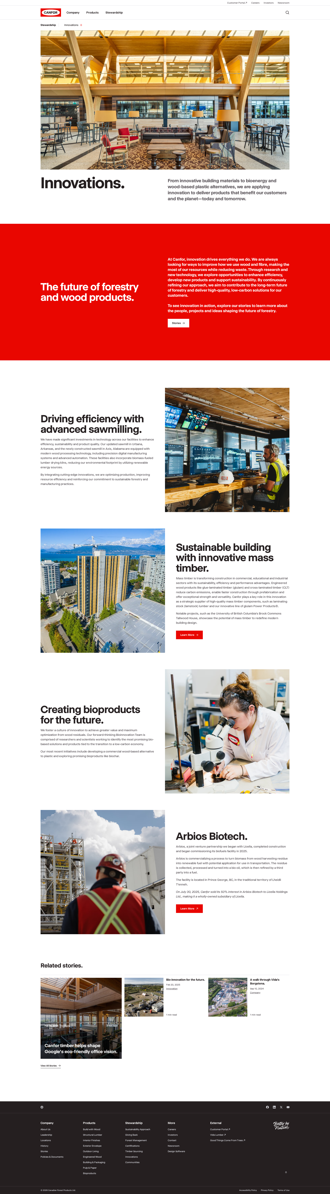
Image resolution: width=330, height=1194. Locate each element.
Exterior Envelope (92, 1145)
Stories (44, 1151)
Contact (172, 1140)
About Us (45, 1129)
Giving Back (131, 1134)
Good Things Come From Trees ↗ (227, 1140)
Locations (46, 1140)
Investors (269, 2)
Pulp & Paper (90, 1167)
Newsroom (283, 2)
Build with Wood (91, 1129)
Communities (132, 1162)
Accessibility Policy (248, 1190)
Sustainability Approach (137, 1129)
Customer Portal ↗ (237, 2)
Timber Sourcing (134, 1151)
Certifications (132, 1145)
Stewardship (114, 12)
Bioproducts (89, 1173)
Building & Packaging (94, 1162)
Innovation (172, 988)
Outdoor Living (91, 1151)
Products (92, 12)
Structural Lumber (92, 1134)
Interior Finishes (91, 1140)
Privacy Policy (267, 1190)
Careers (255, 2)
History (44, 1145)
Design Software (176, 1151)
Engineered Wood (92, 1156)
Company (73, 12)
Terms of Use (283, 1190)
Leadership (46, 1134)
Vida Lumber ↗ (218, 1134)
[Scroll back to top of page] (286, 1172)
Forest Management (136, 1140)
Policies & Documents (52, 1156)
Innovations (131, 1156)
